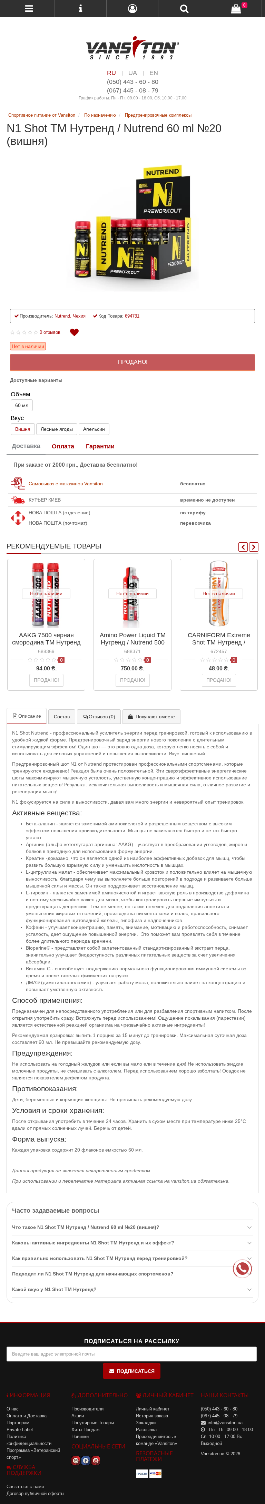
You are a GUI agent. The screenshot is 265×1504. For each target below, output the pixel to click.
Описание (29, 716)
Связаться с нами (25, 1486)
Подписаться (136, 1371)
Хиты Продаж (85, 1429)
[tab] (26, 446)
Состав (62, 716)
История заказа (152, 1415)
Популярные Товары (92, 1422)
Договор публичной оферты (35, 1493)
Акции (77, 1415)
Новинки (80, 1436)
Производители (87, 1408)
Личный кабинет (152, 1408)
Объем (20, 394)
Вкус (17, 418)
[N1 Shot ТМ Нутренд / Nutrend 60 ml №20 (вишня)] (132, 224)
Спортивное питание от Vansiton (42, 115)
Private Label (20, 1429)
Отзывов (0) (102, 716)
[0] (236, 9)
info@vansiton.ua (225, 1422)
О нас (13, 1408)
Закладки (146, 1422)
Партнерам (18, 1422)
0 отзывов (50, 332)
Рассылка (146, 1429)
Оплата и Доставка (27, 1415)
